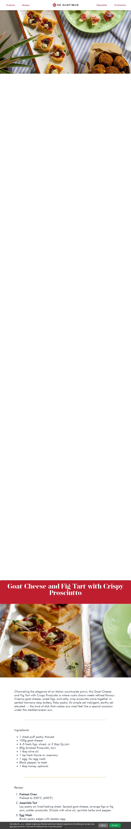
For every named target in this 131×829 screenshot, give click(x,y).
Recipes (26, 5)
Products (10, 5)
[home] (65, 5)
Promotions (120, 5)
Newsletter (102, 5)
